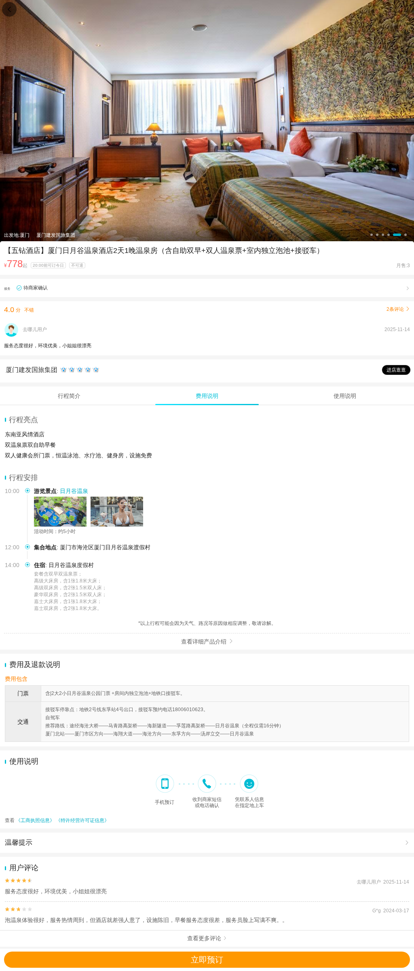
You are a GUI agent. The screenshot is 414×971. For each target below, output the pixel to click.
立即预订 (207, 959)
